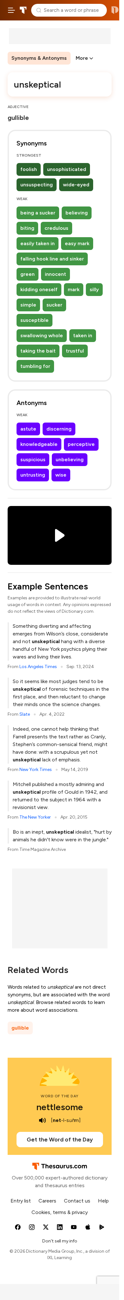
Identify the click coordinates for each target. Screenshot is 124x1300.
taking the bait (38, 351)
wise (60, 475)
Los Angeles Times (38, 666)
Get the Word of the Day (60, 1139)
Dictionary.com (115, 10)
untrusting (32, 475)
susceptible (34, 320)
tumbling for (35, 366)
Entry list (20, 1201)
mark (73, 289)
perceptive (81, 444)
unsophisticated (66, 169)
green (27, 274)
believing (76, 213)
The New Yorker (35, 817)
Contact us (77, 1201)
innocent (55, 274)
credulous (56, 228)
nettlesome (59, 1106)
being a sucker (37, 213)
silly (94, 289)
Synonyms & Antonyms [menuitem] (39, 58)
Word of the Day (60, 1096)
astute (28, 429)
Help (103, 1201)
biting (27, 228)
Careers (47, 1201)
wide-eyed (76, 185)
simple (28, 305)
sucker (54, 305)
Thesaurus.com (23, 10)
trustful (75, 351)
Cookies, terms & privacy (59, 1212)
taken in (82, 335)
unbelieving (70, 459)
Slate (24, 714)
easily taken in (37, 243)
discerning (59, 429)
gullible (20, 1028)
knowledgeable (39, 444)
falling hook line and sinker (52, 259)
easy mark (77, 243)
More (82, 58)
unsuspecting (36, 185)
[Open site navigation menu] (11, 10)
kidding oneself (39, 289)
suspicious (32, 459)
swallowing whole (41, 335)
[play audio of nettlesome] (42, 1120)
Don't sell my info (59, 1241)
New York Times (35, 769)
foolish (28, 169)
